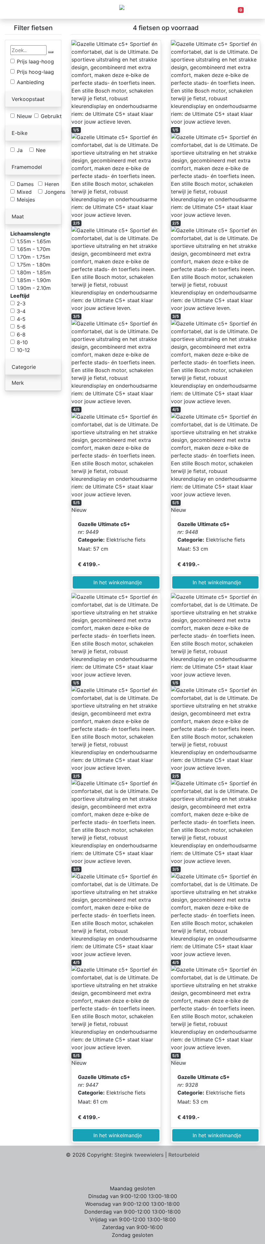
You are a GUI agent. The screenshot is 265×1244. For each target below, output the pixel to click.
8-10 (22, 342)
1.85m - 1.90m (34, 280)
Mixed (24, 192)
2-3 (21, 303)
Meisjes (26, 199)
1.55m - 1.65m (34, 241)
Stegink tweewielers (139, 1154)
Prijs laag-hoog (35, 61)
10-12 (23, 350)
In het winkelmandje (116, 582)
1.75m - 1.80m (33, 264)
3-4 (21, 311)
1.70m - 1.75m (33, 257)
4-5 (21, 319)
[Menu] (25, 9)
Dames (25, 184)
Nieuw (24, 116)
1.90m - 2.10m (34, 288)
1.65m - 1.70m (33, 249)
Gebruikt (51, 116)
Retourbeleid (183, 1154)
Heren (52, 184)
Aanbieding (30, 82)
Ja (20, 150)
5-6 (21, 327)
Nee (41, 150)
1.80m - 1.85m (34, 272)
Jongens (55, 192)
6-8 (21, 334)
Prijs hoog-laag (35, 72)
